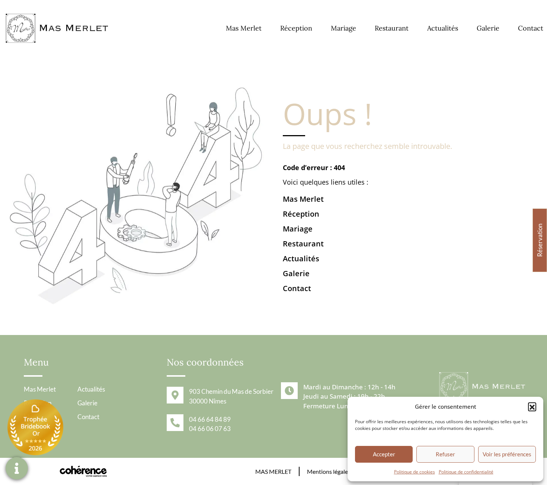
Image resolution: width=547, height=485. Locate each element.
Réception (296, 28)
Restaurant (392, 28)
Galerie (488, 28)
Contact (530, 28)
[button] (532, 406)
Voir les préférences (507, 454)
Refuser (445, 454)
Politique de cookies (414, 472)
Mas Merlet (244, 28)
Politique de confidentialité (466, 472)
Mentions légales (329, 471)
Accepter (384, 454)
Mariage (343, 28)
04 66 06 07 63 (210, 429)
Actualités (442, 28)
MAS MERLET (273, 471)
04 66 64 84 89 (210, 419)
